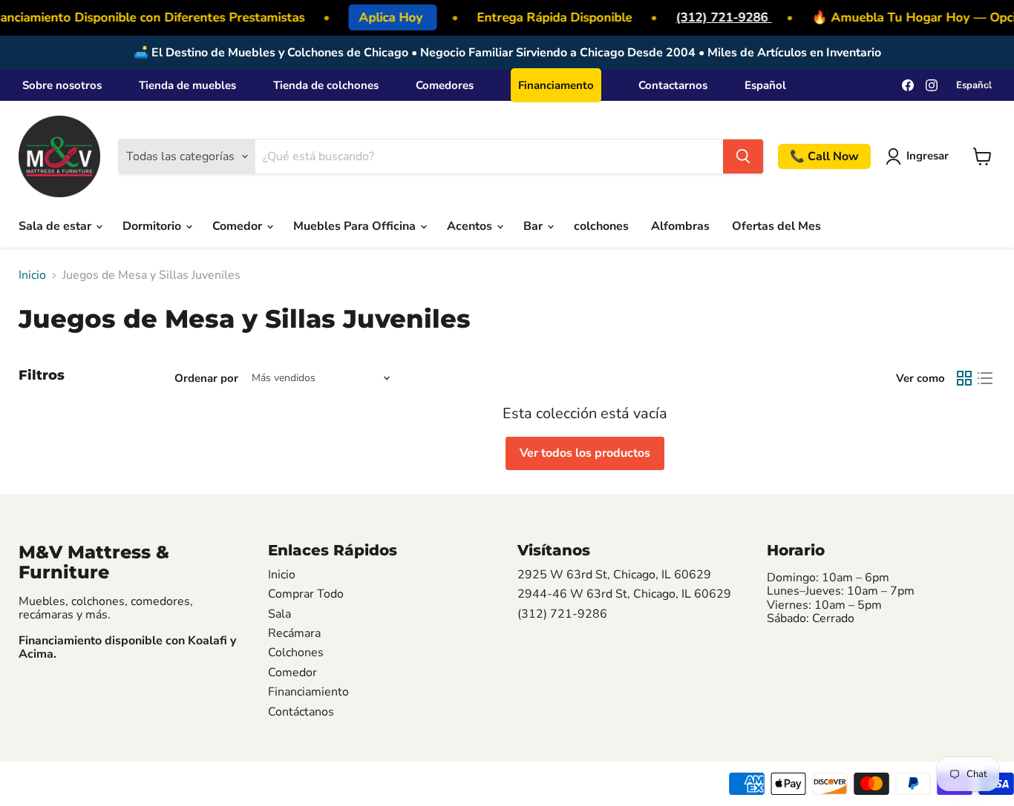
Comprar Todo (306, 594)
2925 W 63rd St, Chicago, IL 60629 (614, 574)
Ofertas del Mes (776, 226)
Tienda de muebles (187, 85)
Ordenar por (206, 378)
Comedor (238, 226)
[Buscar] (743, 156)
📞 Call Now (824, 156)
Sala (279, 614)
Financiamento (556, 85)
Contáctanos (301, 712)
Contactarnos (672, 85)
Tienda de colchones (326, 85)
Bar (534, 226)
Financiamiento (308, 691)
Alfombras (680, 226)
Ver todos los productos (585, 453)
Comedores (445, 85)
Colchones (296, 652)
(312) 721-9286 (720, 17)
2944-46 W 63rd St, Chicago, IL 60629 (624, 594)
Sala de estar (56, 226)
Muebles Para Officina (356, 226)
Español (765, 85)
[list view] (985, 378)
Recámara (294, 633)
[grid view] (964, 378)
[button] (920, 156)
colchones (601, 226)
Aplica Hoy (388, 17)
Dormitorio (153, 226)
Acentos (471, 226)
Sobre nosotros (62, 85)
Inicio (32, 275)
